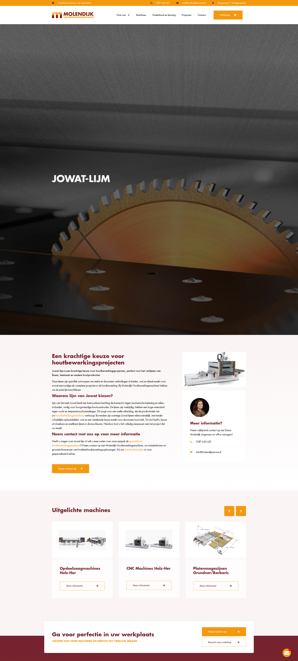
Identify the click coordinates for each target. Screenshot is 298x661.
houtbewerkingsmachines (70, 415)
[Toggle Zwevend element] (286, 653)
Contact (202, 15)
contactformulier (134, 449)
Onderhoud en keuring (164, 15)
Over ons (121, 15)
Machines (141, 15)
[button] (229, 511)
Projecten (186, 15)
